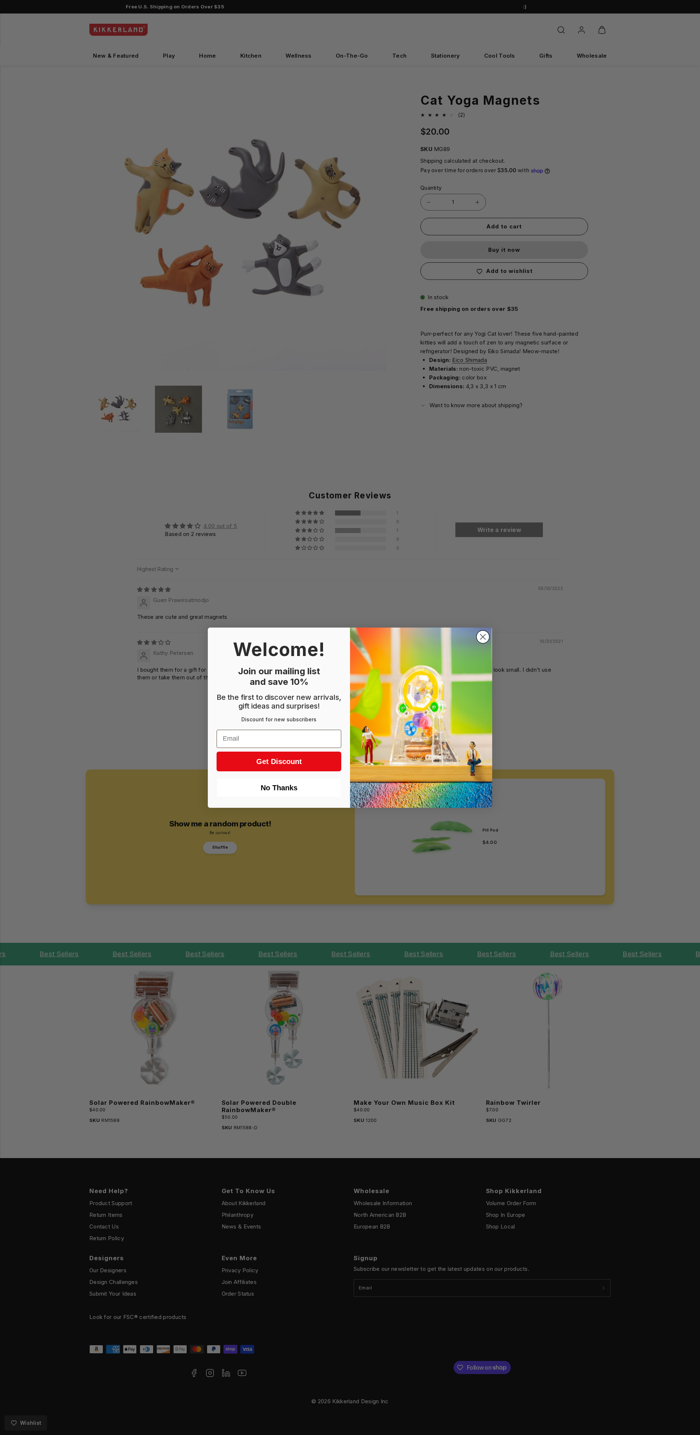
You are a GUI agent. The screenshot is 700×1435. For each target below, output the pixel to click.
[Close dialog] (483, 636)
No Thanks (279, 788)
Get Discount (279, 761)
